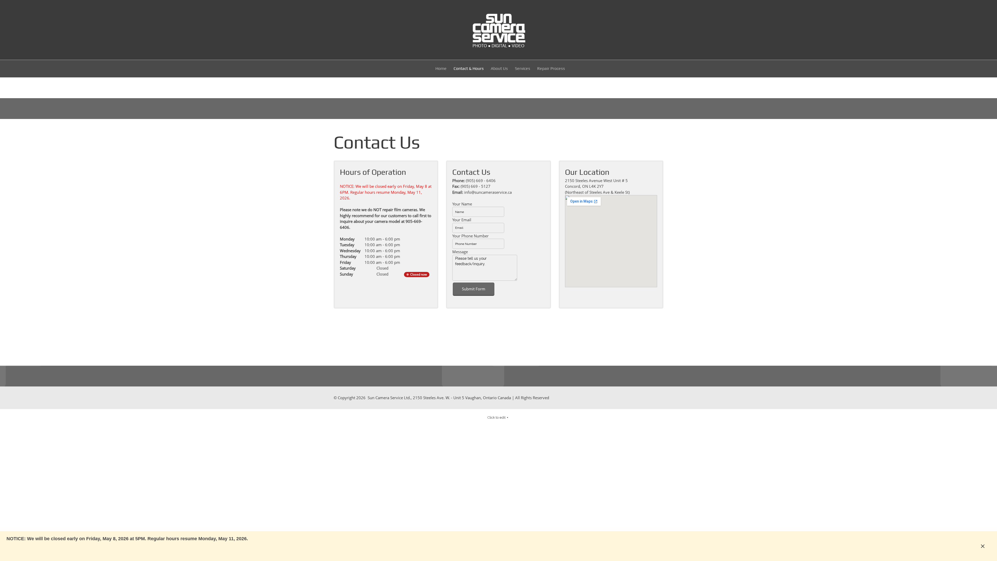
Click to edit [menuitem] (496, 417)
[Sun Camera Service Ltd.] (498, 29)
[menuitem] (441, 69)
